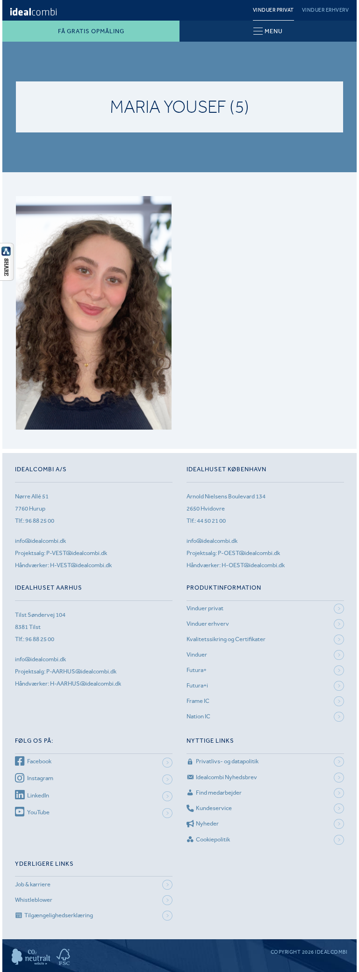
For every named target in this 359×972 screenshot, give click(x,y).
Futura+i (197, 685)
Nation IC (198, 716)
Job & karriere (32, 884)
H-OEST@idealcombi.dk (253, 565)
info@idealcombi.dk (40, 540)
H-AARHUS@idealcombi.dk (85, 683)
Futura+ (197, 669)
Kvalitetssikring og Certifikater (226, 639)
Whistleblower (33, 899)
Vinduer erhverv (325, 10)
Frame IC (198, 700)
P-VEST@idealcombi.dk (76, 552)
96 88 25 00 (39, 520)
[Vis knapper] (7, 278)
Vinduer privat (273, 10)
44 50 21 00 (211, 520)
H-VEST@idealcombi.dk (81, 565)
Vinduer (197, 654)
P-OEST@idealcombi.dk (249, 552)
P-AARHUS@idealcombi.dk (81, 671)
